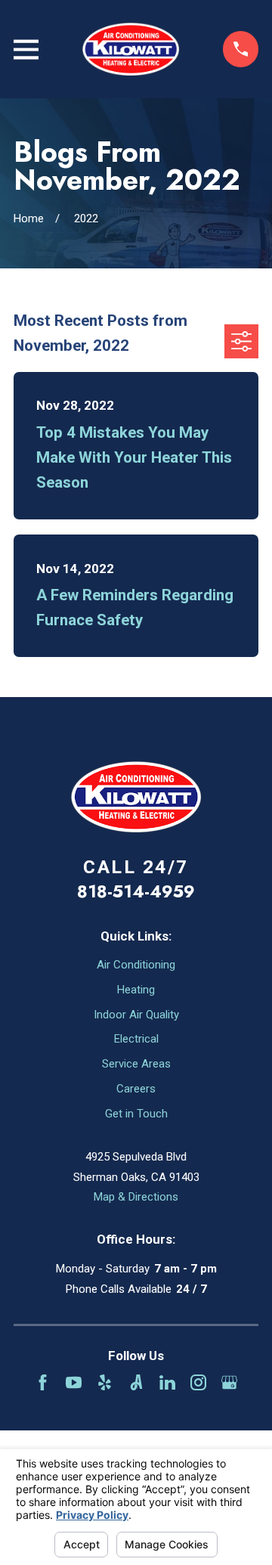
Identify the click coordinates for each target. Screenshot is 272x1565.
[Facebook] (43, 1382)
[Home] (130, 49)
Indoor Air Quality (136, 1014)
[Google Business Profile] (229, 1382)
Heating (136, 989)
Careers (136, 1089)
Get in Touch (136, 1113)
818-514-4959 (136, 891)
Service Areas (136, 1064)
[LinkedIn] (167, 1382)
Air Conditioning (136, 965)
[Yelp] (105, 1382)
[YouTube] (74, 1382)
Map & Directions (136, 1197)
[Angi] (136, 1382)
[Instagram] (198, 1382)
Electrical (136, 1039)
